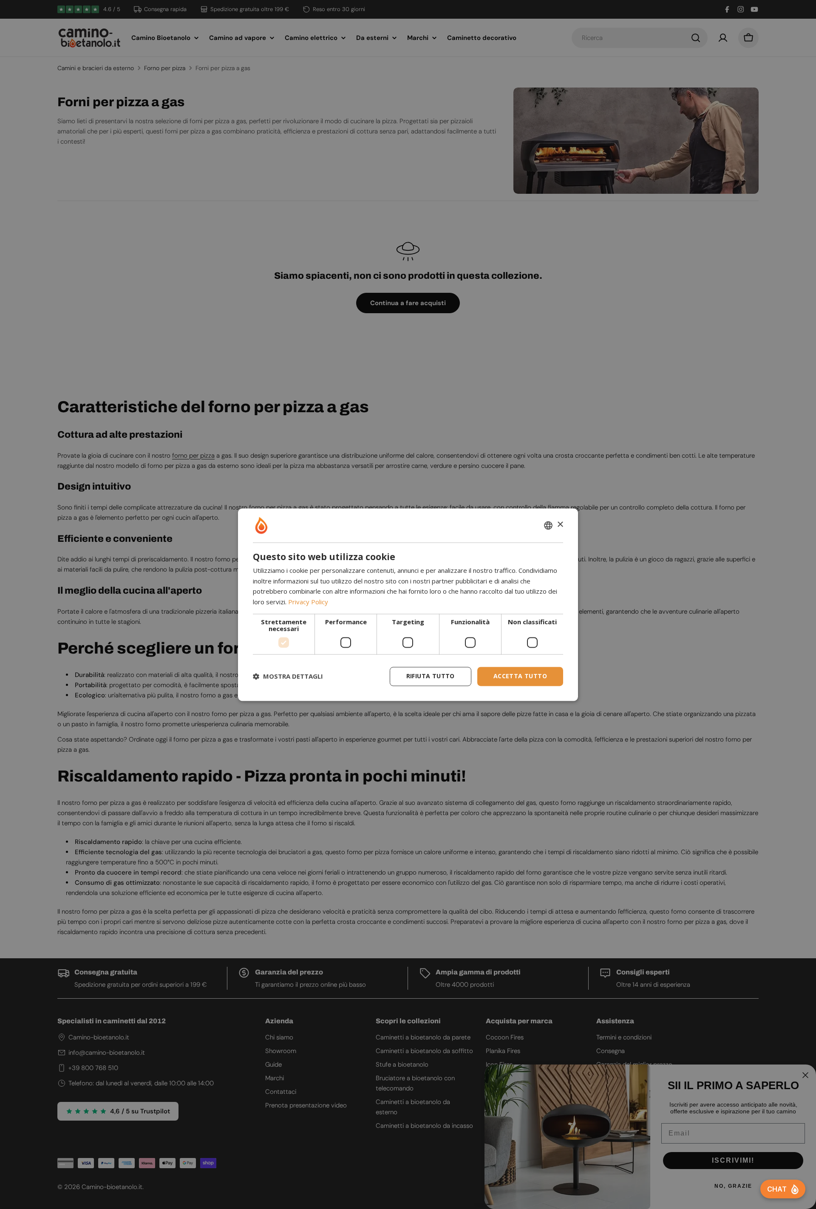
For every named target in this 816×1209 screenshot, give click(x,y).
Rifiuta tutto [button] (430, 676)
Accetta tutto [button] (520, 676)
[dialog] (408, 604)
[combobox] (548, 525)
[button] (288, 676)
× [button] (560, 524)
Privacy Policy (308, 602)
